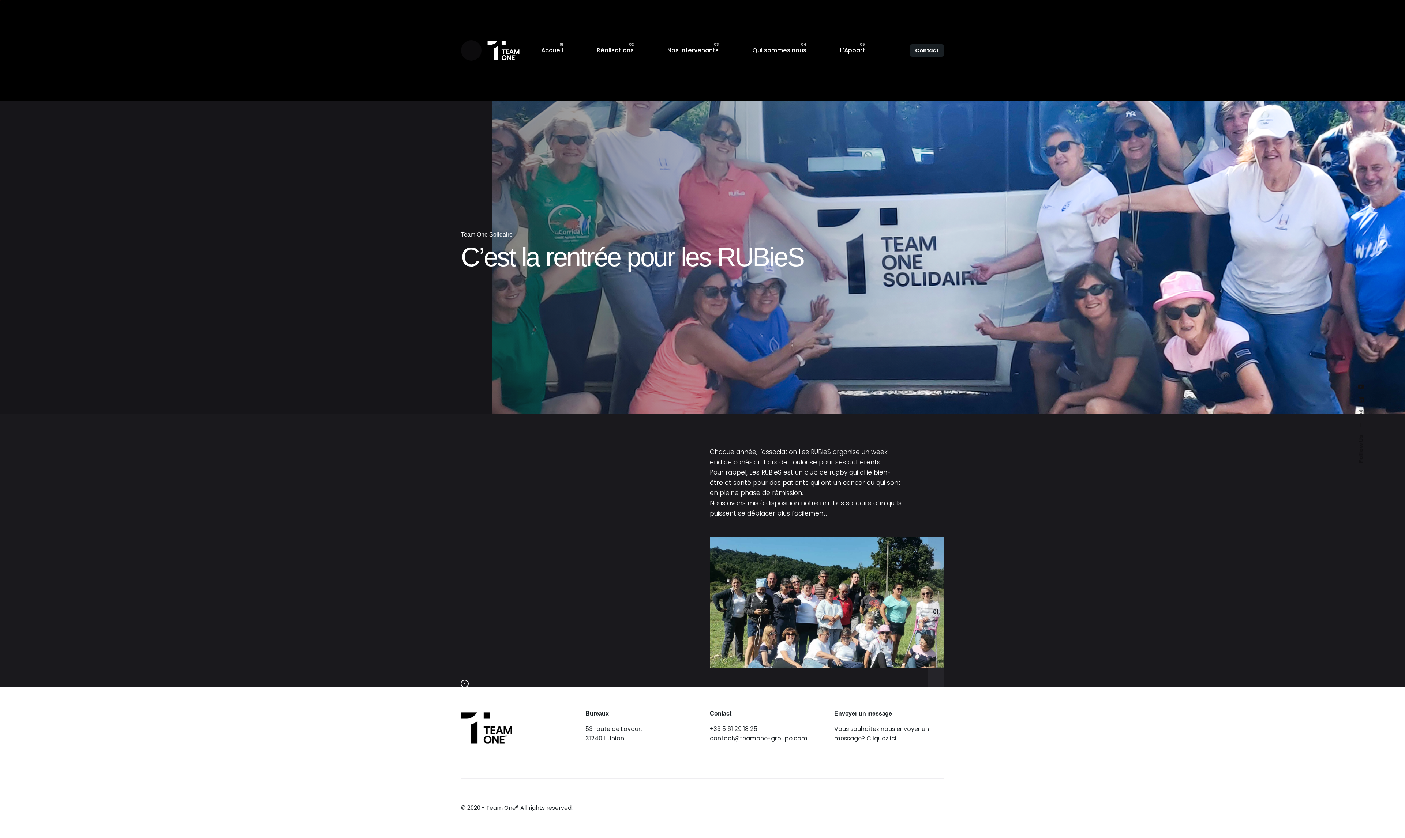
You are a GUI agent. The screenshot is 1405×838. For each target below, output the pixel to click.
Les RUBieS (815, 452)
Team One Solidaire (487, 234)
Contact (927, 50)
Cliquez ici (881, 738)
